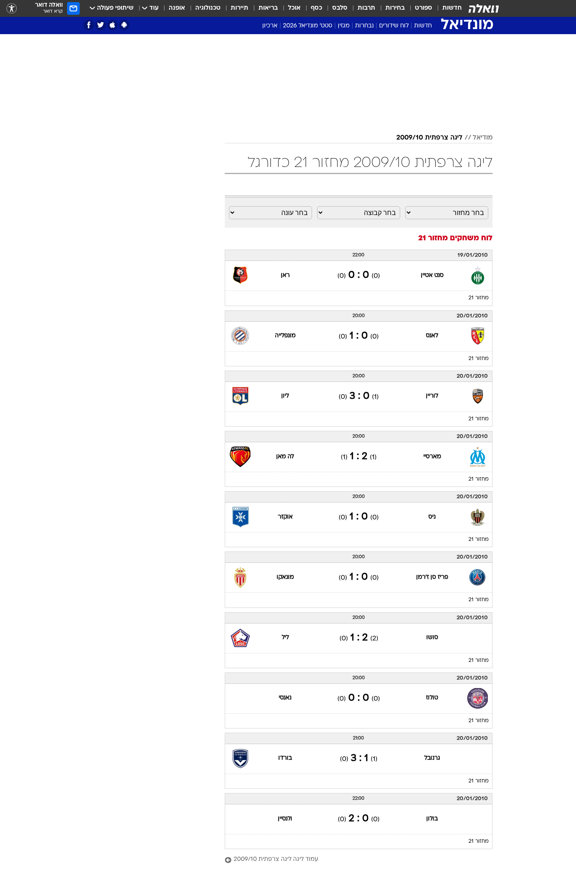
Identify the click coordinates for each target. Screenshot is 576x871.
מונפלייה (285, 336)
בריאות (268, 8)
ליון (285, 396)
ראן (285, 275)
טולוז (432, 698)
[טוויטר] (100, 25)
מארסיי (432, 457)
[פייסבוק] (88, 25)
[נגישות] (11, 8)
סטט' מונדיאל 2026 (307, 26)
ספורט (423, 8)
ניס (432, 517)
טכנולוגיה (208, 8)
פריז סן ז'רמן (432, 577)
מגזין (344, 26)
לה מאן (285, 457)
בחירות (395, 8)
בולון (432, 819)
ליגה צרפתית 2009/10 (429, 137)
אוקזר (285, 517)
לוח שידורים (394, 26)
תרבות (366, 8)
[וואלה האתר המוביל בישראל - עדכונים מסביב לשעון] (483, 8)
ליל (285, 637)
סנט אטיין (432, 275)
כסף (316, 8)
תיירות (239, 8)
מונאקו (285, 577)
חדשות (452, 8)
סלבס (339, 8)
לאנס (432, 336)
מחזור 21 (478, 298)
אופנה (177, 8)
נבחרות (364, 26)
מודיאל (483, 137)
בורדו (285, 758)
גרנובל (432, 758)
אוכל (294, 8)
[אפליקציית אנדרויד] (124, 25)
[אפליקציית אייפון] (112, 25)
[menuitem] (447, 8)
